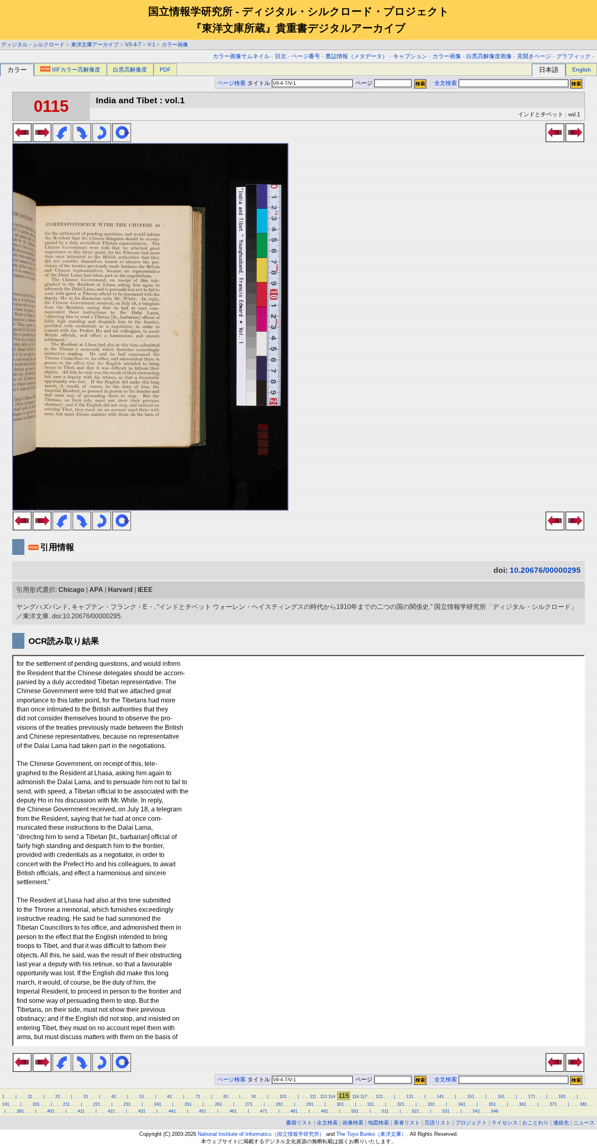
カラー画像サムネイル (241, 56)
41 (113, 1096)
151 (470, 1096)
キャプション (410, 56)
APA (96, 589)
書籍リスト (299, 1123)
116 (355, 1096)
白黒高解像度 (130, 69)
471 (263, 1111)
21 (57, 1096)
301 (340, 1104)
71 (197, 1096)
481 (294, 1111)
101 (283, 1096)
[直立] (121, 140)
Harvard (120, 589)
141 (440, 1096)
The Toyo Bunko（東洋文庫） (371, 1134)
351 (492, 1104)
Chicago (71, 589)
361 (522, 1104)
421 (111, 1111)
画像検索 (352, 1123)
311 (370, 1104)
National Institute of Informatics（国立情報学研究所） (261, 1134)
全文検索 (445, 83)
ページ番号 (306, 56)
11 (30, 1096)
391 (20, 1111)
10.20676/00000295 (545, 570)
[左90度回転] (61, 140)
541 (476, 1111)
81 (225, 1096)
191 (5, 1104)
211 (66, 1104)
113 (323, 1096)
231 (127, 1104)
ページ (364, 83)
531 (446, 1111)
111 (313, 1096)
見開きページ (534, 56)
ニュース (584, 1123)
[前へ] (22, 140)
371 (553, 1104)
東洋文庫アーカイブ (95, 44)
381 (583, 1104)
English (581, 69)
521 (415, 1111)
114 (331, 1096)
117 (363, 1096)
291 (310, 1104)
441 (172, 1111)
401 (50, 1111)
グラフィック (573, 56)
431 (141, 1111)
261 (218, 1104)
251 (188, 1104)
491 (324, 1111)
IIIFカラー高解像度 (76, 69)
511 (385, 1111)
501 (355, 1111)
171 (531, 1096)
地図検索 (378, 1123)
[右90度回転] (81, 140)
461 (233, 1111)
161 (501, 1096)
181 (562, 1096)
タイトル (259, 83)
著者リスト (407, 1123)
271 (249, 1104)
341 (461, 1104)
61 (169, 1096)
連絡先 (561, 1123)
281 (279, 1104)
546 (494, 1111)
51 (141, 1096)
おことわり (535, 1123)
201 (36, 1104)
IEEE (145, 589)
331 (431, 1104)
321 (400, 1104)
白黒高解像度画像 (489, 56)
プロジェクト (471, 1123)
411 (81, 1111)
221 (96, 1104)
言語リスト (437, 1123)
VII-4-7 (133, 44)
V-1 (151, 44)
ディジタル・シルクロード (33, 44)
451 (202, 1111)
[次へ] (42, 140)
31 (85, 1096)
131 (409, 1096)
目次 (280, 56)
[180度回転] (101, 140)
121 (379, 1096)
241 (157, 1104)
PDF (165, 69)
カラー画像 (175, 44)
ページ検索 (231, 83)
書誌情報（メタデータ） (356, 56)
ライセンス (504, 1123)
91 (253, 1096)
